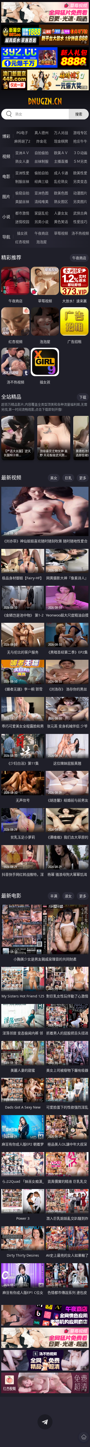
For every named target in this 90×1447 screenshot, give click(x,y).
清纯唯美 (41, 201)
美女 (53, 477)
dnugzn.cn (45, 101)
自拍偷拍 (41, 152)
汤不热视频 (80, 233)
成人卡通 (61, 172)
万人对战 (61, 132)
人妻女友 (61, 213)
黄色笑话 (61, 221)
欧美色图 (61, 193)
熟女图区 (61, 201)
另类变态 (80, 181)
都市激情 (22, 213)
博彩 (6, 136)
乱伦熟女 (61, 181)
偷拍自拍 (41, 172)
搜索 (78, 114)
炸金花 (41, 141)
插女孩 (22, 233)
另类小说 (41, 221)
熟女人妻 (22, 161)
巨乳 (68, 477)
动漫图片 (80, 193)
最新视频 (11, 477)
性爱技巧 (80, 221)
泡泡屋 (41, 241)
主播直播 (61, 161)
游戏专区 (80, 132)
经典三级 (41, 181)
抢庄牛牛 (80, 141)
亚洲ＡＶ (22, 152)
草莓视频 (61, 233)
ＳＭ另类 (80, 161)
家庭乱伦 (41, 213)
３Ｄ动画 (80, 152)
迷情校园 (22, 221)
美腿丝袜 (22, 201)
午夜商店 (41, 233)
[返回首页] (84, 1437)
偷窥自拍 (22, 193)
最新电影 (11, 895)
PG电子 (22, 132)
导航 (6, 237)
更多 (82, 477)
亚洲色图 (41, 193)
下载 (82, 397)
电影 (6, 176)
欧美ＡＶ (61, 152)
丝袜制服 (41, 161)
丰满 (53, 896)
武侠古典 (80, 213)
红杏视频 (22, 241)
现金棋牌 (61, 141)
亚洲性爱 (22, 172)
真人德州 (41, 132)
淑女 (68, 896)
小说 (6, 217)
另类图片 (80, 201)
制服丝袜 (22, 181)
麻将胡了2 (22, 141)
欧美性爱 (80, 172)
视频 (6, 156)
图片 (6, 196)
